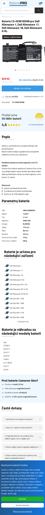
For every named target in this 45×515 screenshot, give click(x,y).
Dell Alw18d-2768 (17, 308)
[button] (15, 70)
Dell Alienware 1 (16, 265)
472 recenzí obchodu (36, 125)
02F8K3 (6, 345)
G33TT (6, 366)
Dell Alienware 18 (16, 275)
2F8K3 (6, 359)
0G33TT (6, 349)
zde (15, 493)
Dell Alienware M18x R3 (19, 294)
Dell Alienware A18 (17, 280)
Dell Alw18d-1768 (17, 298)
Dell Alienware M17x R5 (19, 289)
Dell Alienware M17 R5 (18, 284)
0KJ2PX (6, 356)
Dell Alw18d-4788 (17, 317)
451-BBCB (7, 362)
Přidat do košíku (22, 88)
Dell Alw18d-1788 (17, 303)
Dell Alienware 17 (16, 270)
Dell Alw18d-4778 (17, 312)
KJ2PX (5, 369)
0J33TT (6, 352)
